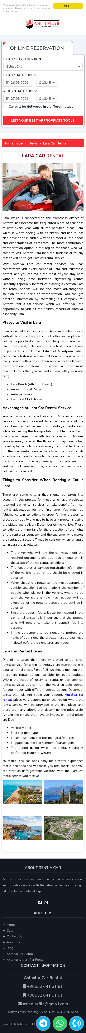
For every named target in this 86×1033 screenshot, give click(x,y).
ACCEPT (68, 5)
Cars (9, 930)
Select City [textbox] (14, 66)
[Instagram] (46, 902)
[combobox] (43, 67)
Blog (10, 948)
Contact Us (14, 936)
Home (11, 925)
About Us (13, 942)
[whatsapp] (60, 1023)
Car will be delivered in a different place (41, 107)
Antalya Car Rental (20, 954)
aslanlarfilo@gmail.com (45, 1004)
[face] (40, 902)
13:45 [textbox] (46, 82)
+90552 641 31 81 (44, 986)
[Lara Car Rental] (22, 797)
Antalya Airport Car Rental (25, 960)
